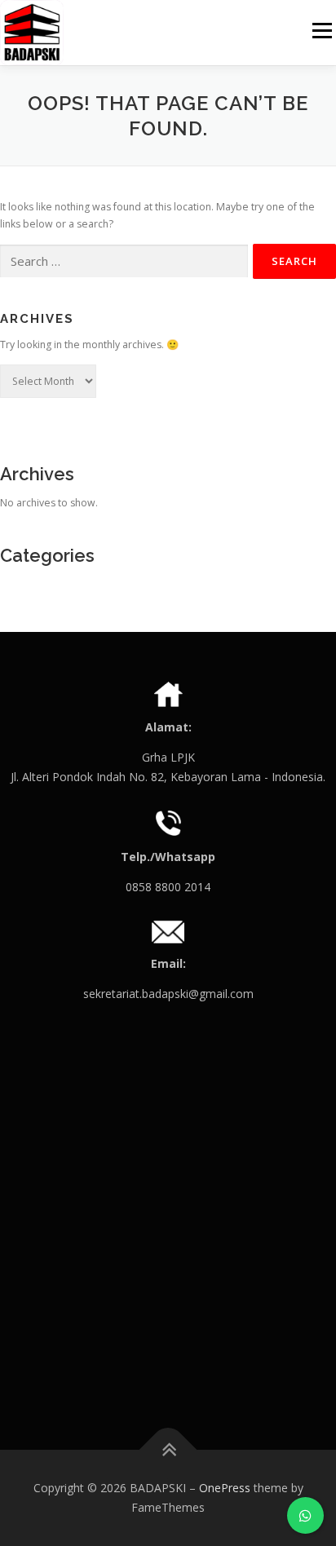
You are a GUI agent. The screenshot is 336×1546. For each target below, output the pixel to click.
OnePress (224, 1487)
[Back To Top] (168, 1450)
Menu (320, 31)
